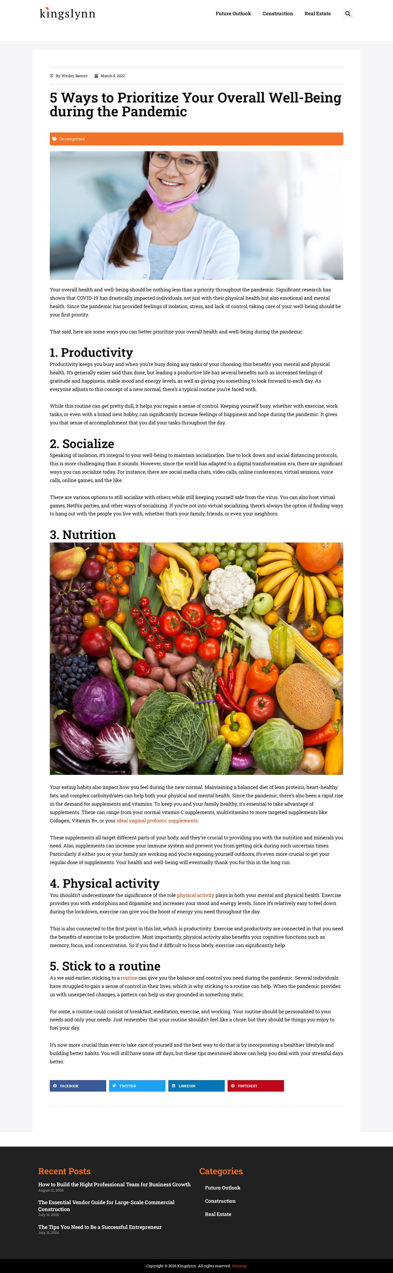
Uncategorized (72, 138)
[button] (348, 13)
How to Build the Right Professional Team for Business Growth (114, 1184)
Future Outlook (233, 13)
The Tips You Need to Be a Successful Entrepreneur (100, 1226)
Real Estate (318, 13)
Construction (278, 13)
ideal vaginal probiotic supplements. (158, 820)
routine (129, 977)
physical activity (195, 895)
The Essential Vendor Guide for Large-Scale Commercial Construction (106, 1205)
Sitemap (239, 1265)
